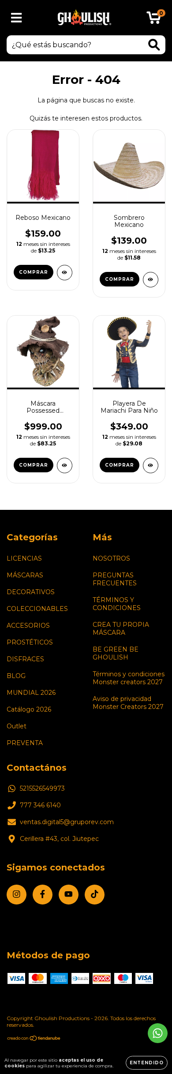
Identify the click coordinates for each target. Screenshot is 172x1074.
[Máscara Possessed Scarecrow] (64, 465)
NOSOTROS (111, 558)
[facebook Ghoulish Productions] (42, 894)
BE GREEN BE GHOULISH (115, 653)
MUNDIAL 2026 (31, 693)
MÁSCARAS (25, 575)
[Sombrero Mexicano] (150, 279)
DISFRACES (25, 659)
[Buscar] (154, 44)
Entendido (147, 1063)
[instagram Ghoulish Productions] (16, 894)
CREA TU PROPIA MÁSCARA (121, 629)
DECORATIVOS (31, 592)
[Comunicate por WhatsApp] (158, 1033)
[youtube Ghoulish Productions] (69, 894)
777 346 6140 (40, 805)
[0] (153, 20)
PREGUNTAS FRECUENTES (115, 579)
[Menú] (16, 18)
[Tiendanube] (34, 1039)
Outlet (16, 726)
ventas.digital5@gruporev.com (67, 822)
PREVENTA (25, 743)
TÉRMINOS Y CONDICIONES (117, 604)
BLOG (16, 676)
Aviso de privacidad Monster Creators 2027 (128, 703)
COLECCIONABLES (37, 609)
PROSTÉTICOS (30, 642)
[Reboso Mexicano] (64, 272)
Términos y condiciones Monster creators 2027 (129, 678)
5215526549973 (42, 788)
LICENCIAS (24, 558)
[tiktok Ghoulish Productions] (95, 894)
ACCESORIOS (28, 625)
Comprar (33, 272)
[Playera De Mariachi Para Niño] (150, 465)
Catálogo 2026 (29, 709)
